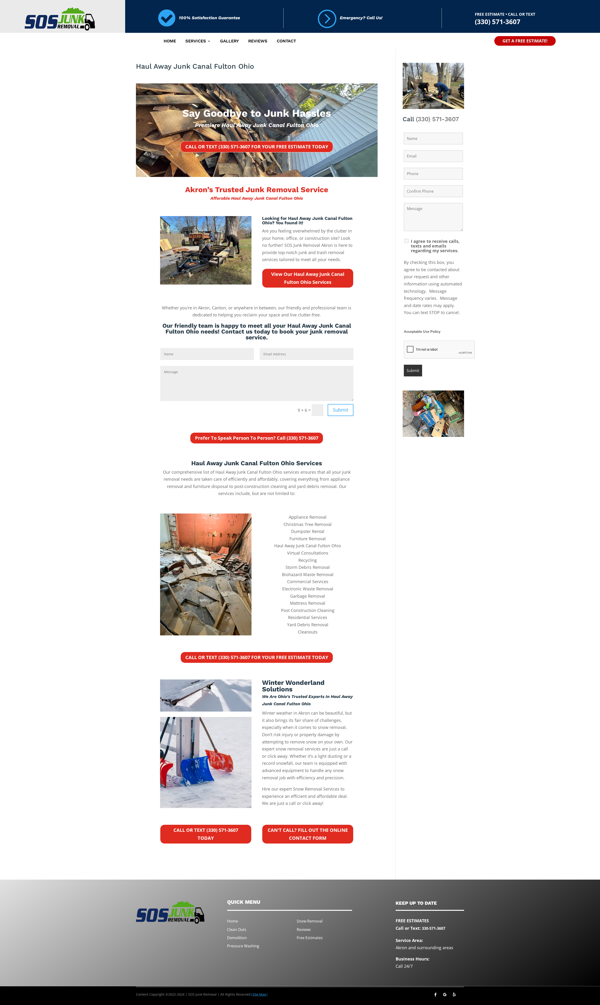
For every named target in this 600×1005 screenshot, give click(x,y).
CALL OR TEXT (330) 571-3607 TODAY (205, 834)
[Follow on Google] (445, 994)
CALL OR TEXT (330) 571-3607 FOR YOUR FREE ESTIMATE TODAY (256, 146)
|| (259, 994)
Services (195, 41)
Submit (340, 410)
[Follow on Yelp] (454, 994)
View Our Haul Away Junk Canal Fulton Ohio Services (307, 278)
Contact (286, 41)
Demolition (237, 937)
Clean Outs (236, 929)
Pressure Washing (243, 946)
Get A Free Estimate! (525, 41)
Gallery (229, 41)
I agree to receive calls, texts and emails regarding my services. (435, 246)
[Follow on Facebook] (435, 994)
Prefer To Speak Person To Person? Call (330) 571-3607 (256, 438)
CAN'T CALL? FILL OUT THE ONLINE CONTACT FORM (308, 834)
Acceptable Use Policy (422, 332)
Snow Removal (309, 921)
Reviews (257, 41)
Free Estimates (310, 937)
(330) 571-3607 (437, 119)
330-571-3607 (433, 928)
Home (170, 41)
